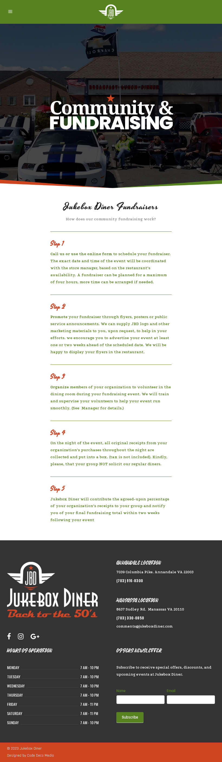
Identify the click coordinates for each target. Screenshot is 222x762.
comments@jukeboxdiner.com (144, 626)
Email (171, 690)
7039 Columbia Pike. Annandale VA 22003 (155, 572)
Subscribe (130, 717)
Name (121, 690)
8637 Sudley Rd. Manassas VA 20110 (150, 609)
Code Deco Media (40, 755)
